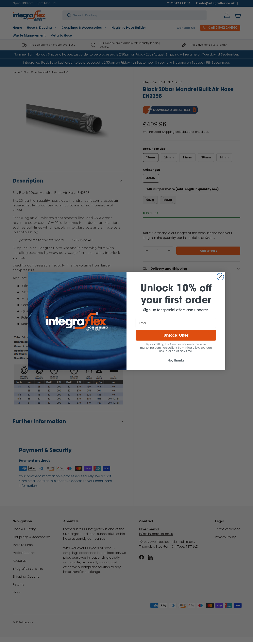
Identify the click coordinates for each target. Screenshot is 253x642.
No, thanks (175, 360)
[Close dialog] (220, 276)
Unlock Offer (175, 335)
